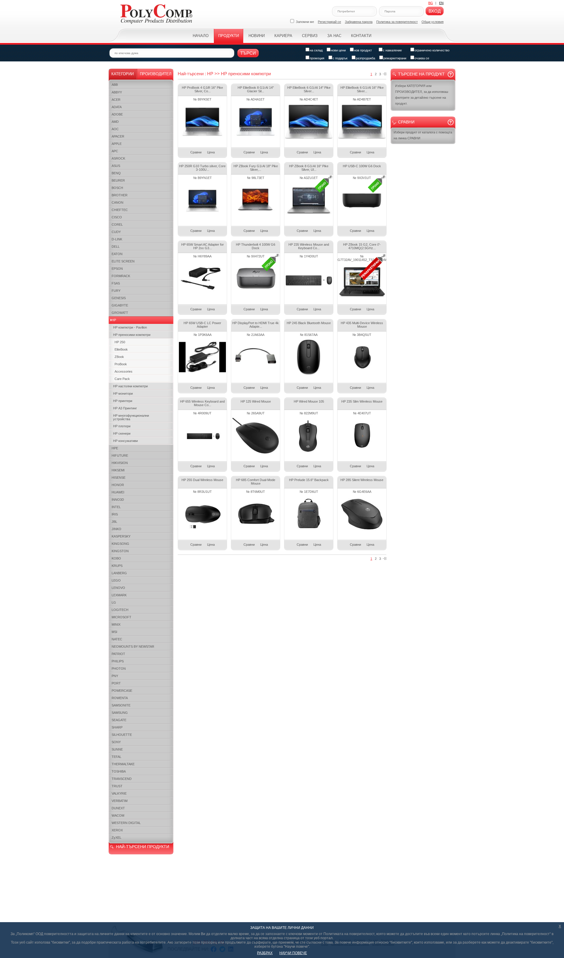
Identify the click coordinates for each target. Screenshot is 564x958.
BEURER (118, 180)
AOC (115, 129)
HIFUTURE (120, 455)
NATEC (117, 639)
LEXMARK (119, 595)
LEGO (116, 580)
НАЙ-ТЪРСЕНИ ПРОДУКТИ (142, 846)
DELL (116, 246)
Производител (156, 74)
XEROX (117, 830)
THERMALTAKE (123, 764)
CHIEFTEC (120, 210)
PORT (116, 683)
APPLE (117, 143)
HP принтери (122, 401)
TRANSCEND (122, 779)
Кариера (283, 36)
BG (430, 3)
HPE (115, 448)
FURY (116, 290)
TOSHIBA (119, 771)
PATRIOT (118, 654)
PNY (115, 676)
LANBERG (119, 573)
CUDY (116, 232)
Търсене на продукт (421, 74)
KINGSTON (120, 551)
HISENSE (118, 477)
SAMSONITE (121, 705)
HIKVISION (120, 463)
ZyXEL (116, 837)
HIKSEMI (118, 470)
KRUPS (117, 565)
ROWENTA (120, 698)
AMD (115, 121)
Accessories (123, 371)
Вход (435, 11)
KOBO (116, 558)
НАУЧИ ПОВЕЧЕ (293, 953)
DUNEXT (118, 808)
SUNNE (117, 749)
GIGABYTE (120, 305)
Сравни (196, 152)
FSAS (116, 283)
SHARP (117, 727)
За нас (334, 36)
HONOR (118, 485)
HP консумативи (125, 441)
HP (114, 320)
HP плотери (121, 426)
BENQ (116, 173)
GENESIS (119, 298)
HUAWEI (118, 492)
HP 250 (120, 342)
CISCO (117, 217)
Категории (122, 74)
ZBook (119, 357)
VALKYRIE (119, 793)
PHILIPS (118, 661)
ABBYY (117, 92)
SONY (116, 742)
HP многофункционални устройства (131, 417)
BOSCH (117, 188)
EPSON (117, 268)
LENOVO (118, 587)
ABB (115, 84)
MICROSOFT (121, 617)
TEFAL (116, 756)
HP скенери (121, 433)
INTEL (116, 507)
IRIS (115, 514)
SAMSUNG (120, 712)
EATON (117, 254)
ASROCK (118, 158)
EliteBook (121, 349)
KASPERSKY (121, 536)
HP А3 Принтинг (125, 408)
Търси (248, 53)
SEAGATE (119, 720)
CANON (117, 202)
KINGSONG (120, 543)
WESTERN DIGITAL (126, 823)
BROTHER (119, 195)
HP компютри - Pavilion (130, 327)
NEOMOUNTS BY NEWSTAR (133, 646)
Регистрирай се (329, 22)
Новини (257, 36)
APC (115, 151)
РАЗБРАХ (265, 953)
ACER (116, 99)
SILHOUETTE (122, 734)
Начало (201, 36)
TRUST (117, 786)
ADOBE (117, 114)
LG (114, 602)
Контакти (361, 36)
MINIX (116, 624)
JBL (114, 521)
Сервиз (310, 36)
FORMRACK (121, 276)
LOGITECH (120, 610)
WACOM (118, 815)
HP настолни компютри (130, 386)
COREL (117, 224)
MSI (114, 632)
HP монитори (123, 393)
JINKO (116, 529)
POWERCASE (122, 690)
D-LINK (117, 239)
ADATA (117, 107)
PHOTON (119, 668)
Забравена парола (358, 22)
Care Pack (122, 379)
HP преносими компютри (131, 334)
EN (441, 3)
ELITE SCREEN (123, 261)
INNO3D (118, 499)
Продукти (228, 36)
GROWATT (120, 312)
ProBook (121, 364)
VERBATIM (119, 801)
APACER (118, 136)
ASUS (116, 166)
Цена (211, 152)
